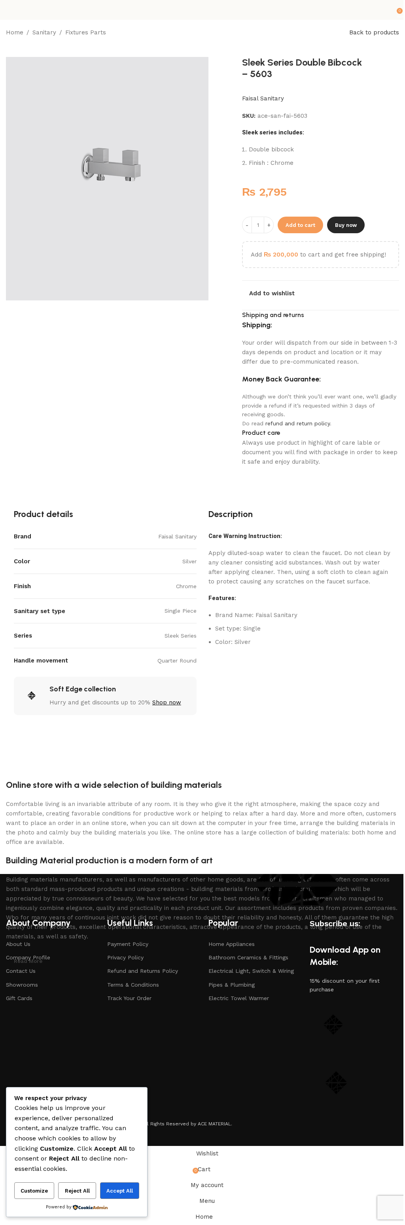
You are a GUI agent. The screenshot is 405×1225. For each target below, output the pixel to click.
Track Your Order (129, 998)
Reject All (77, 1191)
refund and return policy (297, 423)
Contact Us (21, 971)
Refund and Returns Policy (142, 971)
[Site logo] (203, 9)
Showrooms (22, 985)
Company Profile (28, 957)
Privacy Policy (125, 957)
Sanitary (44, 32)
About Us (18, 944)
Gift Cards (19, 998)
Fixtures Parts (85, 32)
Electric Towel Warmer (238, 998)
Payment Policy (127, 944)
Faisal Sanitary (263, 98)
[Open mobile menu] (9, 10)
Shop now (166, 702)
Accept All (119, 1191)
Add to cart (300, 225)
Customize (34, 1191)
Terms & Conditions (133, 985)
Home (14, 32)
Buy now (346, 225)
